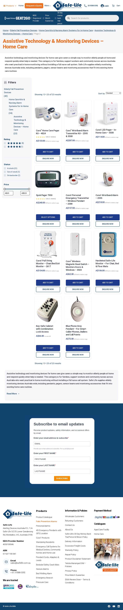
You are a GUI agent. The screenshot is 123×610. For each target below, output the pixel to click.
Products (10, 6)
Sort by (101, 93)
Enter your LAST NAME (44, 465)
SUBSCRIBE (62, 478)
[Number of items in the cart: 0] (113, 6)
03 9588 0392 (93, 6)
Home (5, 30)
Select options (48, 217)
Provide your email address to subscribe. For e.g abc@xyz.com (54, 449)
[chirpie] (32, 586)
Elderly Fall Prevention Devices (23, 30)
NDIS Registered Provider (37, 18)
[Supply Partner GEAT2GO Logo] (17, 18)
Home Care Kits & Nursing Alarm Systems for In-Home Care (66, 30)
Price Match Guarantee (49, 18)
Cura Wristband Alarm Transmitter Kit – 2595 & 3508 (77, 133)
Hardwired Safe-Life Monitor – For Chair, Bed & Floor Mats (107, 263)
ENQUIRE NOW (48, 158)
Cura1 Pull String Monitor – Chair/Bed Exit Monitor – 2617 (48, 263)
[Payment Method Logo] (107, 517)
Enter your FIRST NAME (44, 453)
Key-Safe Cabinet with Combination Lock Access (44, 329)
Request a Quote (34, 5)
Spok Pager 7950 (44, 195)
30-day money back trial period (60, 18)
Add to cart (48, 152)
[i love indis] (20, 586)
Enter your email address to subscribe (51, 438)
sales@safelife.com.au (20, 563)
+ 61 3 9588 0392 (17, 572)
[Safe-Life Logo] (67, 6)
